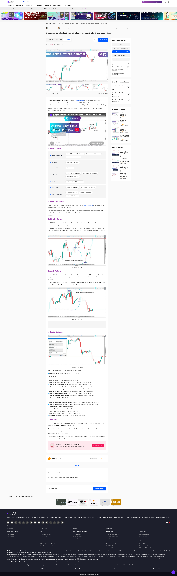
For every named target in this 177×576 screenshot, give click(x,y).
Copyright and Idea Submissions (118, 568)
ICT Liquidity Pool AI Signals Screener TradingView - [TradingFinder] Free (125, 153)
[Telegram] (27, 522)
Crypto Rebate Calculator (145, 540)
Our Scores (109, 528)
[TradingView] (8, 522)
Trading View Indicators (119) (121, 55)
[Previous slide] (2, 16)
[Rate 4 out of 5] (103, 458)
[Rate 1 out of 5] (98, 458)
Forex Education (77, 534)
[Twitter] (15, 522)
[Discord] (39, 522)
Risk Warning (44, 568)
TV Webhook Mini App (45, 534)
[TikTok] (23, 522)
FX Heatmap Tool (110, 540)
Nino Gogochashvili (69, 28)
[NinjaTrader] (58, 522)
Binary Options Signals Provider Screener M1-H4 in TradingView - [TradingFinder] (124, 168)
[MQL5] (12, 522)
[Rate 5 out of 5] (105, 458)
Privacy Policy (10, 568)
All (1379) (121, 44)
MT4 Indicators (10, 534)
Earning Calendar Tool (111, 538)
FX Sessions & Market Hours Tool (147, 547)
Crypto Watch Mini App (45, 536)
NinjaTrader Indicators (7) (121, 59)
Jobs (140, 526)
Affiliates (75, 528)
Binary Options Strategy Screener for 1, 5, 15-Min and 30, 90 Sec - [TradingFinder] (124, 161)
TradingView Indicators (12, 538)
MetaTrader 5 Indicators (69, 23)
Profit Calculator (143, 536)
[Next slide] (175, 16)
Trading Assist (79, 100)
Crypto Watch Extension (46, 542)
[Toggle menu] (173, 572)
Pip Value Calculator (144, 534)
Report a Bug (10, 528)
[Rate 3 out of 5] (102, 458)
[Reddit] (31, 522)
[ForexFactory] (50, 522)
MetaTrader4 (59, 39)
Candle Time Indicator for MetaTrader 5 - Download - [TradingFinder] (124, 115)
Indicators (61, 23)
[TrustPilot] (62, 522)
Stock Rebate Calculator (145, 542)
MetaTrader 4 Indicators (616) (121, 48)
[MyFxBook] (54, 522)
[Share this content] (95, 40)
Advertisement (43, 528)
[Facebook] (46, 522)
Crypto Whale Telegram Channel (48, 545)
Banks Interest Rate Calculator (113, 542)
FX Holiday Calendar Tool (112, 536)
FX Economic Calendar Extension (48, 544)
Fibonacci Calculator (111, 547)
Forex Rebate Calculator (145, 538)
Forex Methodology (78, 526)
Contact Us (42, 526)
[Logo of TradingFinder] (10, 2)
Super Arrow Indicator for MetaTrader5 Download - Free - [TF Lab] (124, 123)
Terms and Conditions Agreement (161, 568)
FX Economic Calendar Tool (112, 534)
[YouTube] (19, 522)
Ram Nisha (54, 28)
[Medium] (35, 522)
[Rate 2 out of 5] (100, 458)
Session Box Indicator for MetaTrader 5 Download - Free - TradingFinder (124, 130)
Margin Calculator (143, 544)
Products (55, 23)
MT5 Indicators (10, 536)
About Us (9, 526)
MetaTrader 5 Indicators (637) (121, 52)
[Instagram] (42, 522)
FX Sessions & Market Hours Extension (49, 540)
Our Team (108, 526)
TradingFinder (48, 23)
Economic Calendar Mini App (47, 538)
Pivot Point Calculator (111, 545)
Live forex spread (143, 545)
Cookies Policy (78, 568)
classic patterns (88, 205)
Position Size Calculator (112, 544)
